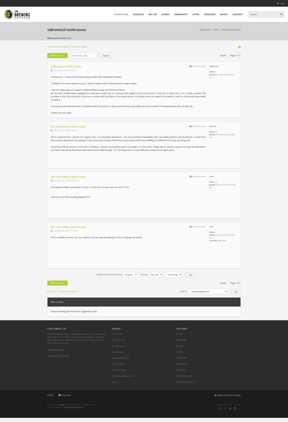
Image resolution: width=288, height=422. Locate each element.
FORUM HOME (121, 14)
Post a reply (59, 55)
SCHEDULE (138, 14)
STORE (195, 14)
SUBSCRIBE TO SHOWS (58, 356)
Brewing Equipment (231, 29)
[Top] (233, 116)
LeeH (211, 176)
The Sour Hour (118, 340)
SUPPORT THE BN (55, 350)
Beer (216, 29)
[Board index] (16, 14)
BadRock (64, 38)
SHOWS (165, 14)
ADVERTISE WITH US (185, 382)
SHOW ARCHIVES (184, 376)
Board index (205, 29)
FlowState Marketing (73, 407)
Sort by (144, 274)
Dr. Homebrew (119, 346)
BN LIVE (153, 14)
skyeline (212, 126)
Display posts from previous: (109, 274)
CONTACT (237, 14)
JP (70, 38)
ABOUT (224, 14)
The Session (117, 334)
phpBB (61, 404)
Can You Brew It (119, 364)
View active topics (79, 46)
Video (114, 382)
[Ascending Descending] (178, 274)
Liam (211, 226)
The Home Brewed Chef (123, 376)
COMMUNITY (181, 14)
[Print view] (239, 46)
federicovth (214, 66)
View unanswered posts (58, 46)
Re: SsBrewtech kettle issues (68, 126)
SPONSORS (210, 14)
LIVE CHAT (181, 370)
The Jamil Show (119, 370)
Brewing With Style (120, 358)
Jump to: (183, 291)
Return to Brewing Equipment (64, 291)
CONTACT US (182, 364)
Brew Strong (117, 352)
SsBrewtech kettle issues (66, 29)
